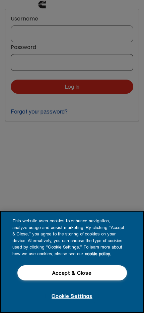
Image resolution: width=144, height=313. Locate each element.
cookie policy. (98, 253)
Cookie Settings (72, 296)
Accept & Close (71, 273)
